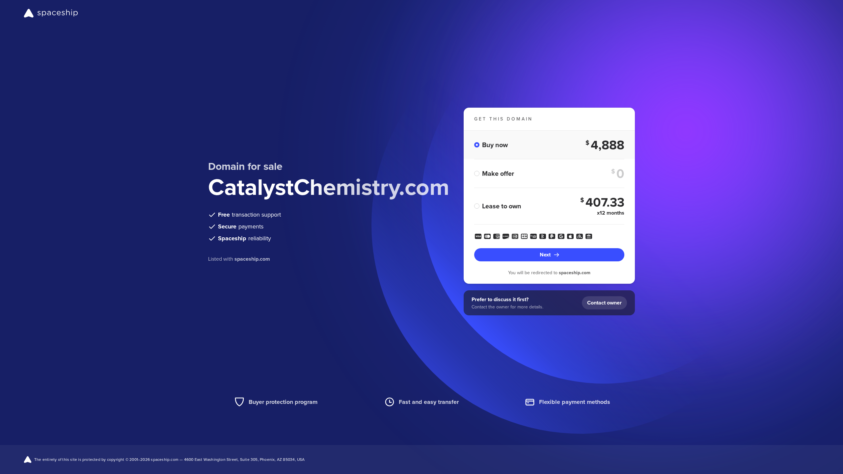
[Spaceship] (51, 13)
